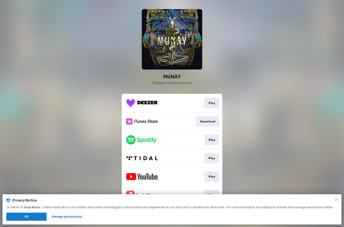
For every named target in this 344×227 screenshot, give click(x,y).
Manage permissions (67, 216)
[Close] (336, 200)
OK (26, 216)
